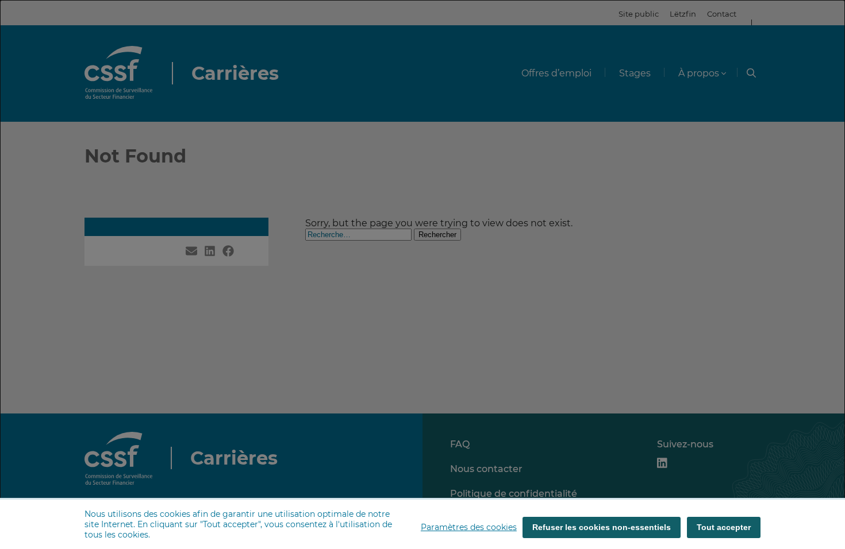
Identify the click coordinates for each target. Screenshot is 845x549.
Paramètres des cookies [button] (469, 527)
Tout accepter (724, 527)
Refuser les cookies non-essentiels (601, 527)
